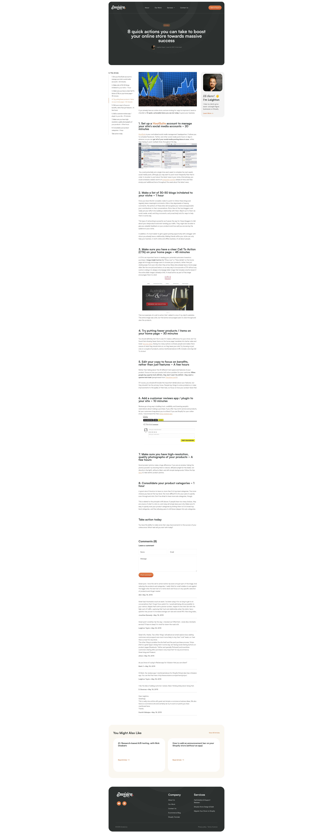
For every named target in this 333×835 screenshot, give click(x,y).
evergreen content (169, 180)
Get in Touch (215, 8)
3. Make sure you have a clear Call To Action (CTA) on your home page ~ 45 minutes (123, 93)
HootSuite (159, 123)
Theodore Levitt (171, 377)
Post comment (146, 575)
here (140, 472)
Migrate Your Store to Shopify (204, 811)
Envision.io (124, 827)
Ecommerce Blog (174, 813)
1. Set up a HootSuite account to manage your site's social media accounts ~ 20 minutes (122, 79)
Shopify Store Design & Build (204, 807)
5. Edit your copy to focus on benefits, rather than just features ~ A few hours (123, 107)
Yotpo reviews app (165, 414)
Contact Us (172, 808)
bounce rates (147, 344)
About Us (171, 800)
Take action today (117, 133)
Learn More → (208, 113)
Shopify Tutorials (174, 817)
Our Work (171, 804)
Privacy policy (202, 827)
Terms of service (212, 827)
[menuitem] (147, 8)
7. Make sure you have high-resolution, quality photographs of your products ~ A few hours (122, 122)
